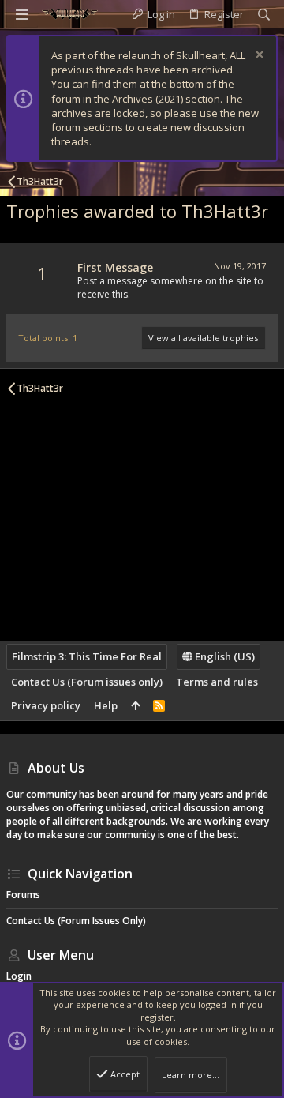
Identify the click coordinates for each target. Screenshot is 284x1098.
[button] (22, 14)
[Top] (135, 705)
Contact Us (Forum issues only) (87, 682)
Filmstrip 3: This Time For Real (87, 656)
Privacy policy (45, 705)
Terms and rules (217, 682)
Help (106, 705)
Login (19, 976)
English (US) (223, 656)
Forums (23, 894)
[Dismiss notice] (257, 56)
